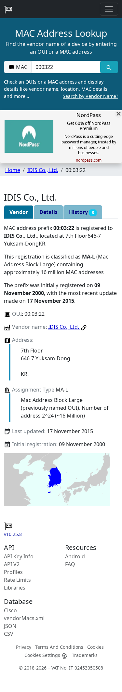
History (81, 212)
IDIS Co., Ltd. (42, 170)
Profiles (13, 572)
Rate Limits (17, 579)
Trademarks (85, 655)
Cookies (95, 647)
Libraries (14, 587)
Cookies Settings (42, 655)
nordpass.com (89, 160)
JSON (10, 626)
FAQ (70, 564)
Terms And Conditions (59, 647)
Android (75, 556)
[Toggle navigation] (109, 9)
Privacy (23, 647)
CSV (8, 633)
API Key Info (19, 556)
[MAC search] (109, 67)
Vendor (18, 212)
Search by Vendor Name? (90, 96)
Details (48, 212)
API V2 (12, 564)
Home (12, 170)
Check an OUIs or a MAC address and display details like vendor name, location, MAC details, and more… (61, 89)
